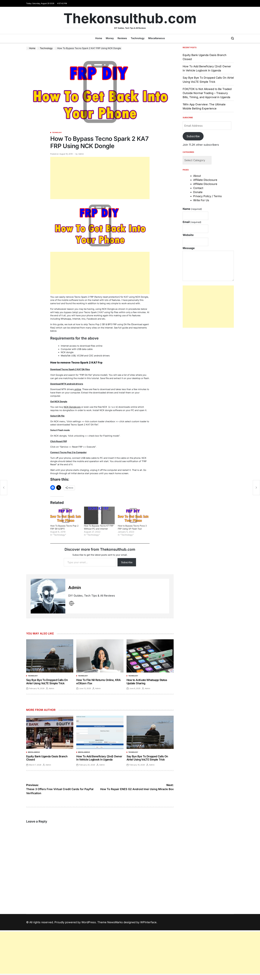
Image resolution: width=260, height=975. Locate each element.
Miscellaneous (156, 38)
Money (110, 38)
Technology (137, 38)
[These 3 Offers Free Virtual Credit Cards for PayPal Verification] (3, 487)
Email (192, 222)
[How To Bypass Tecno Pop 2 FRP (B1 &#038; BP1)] (65, 515)
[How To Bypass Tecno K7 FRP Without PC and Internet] (99, 515)
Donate (198, 192)
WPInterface (148, 922)
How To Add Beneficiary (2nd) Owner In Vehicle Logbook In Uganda (99, 758)
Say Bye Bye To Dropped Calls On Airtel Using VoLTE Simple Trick (47, 681)
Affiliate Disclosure (205, 179)
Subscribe (126, 562)
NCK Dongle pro (72, 407)
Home (98, 38)
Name (192, 208)
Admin (81, 154)
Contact (198, 188)
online (77, 389)
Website (188, 235)
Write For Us (201, 200)
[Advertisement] (100, 178)
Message (189, 248)
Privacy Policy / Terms (207, 196)
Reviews (122, 38)
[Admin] (48, 596)
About (197, 175)
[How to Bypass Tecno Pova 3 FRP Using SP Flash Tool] (133, 515)
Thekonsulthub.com (130, 18)
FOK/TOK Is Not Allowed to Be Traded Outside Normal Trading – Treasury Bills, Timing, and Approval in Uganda (207, 93)
